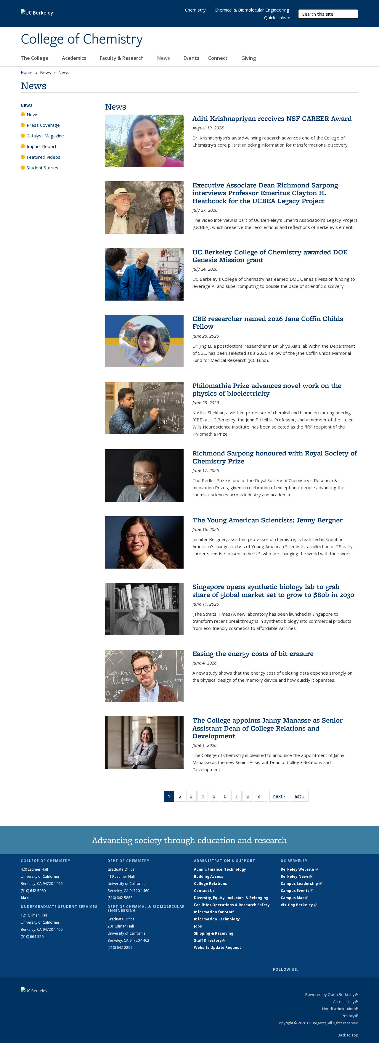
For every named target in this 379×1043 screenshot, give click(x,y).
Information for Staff (214, 911)
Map (25, 897)
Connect (218, 58)
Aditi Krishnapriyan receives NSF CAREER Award (272, 118)
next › (281, 796)
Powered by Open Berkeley (331, 994)
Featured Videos (43, 157)
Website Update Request (217, 947)
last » (301, 796)
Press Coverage (43, 125)
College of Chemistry (82, 39)
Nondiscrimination (340, 1008)
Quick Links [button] (275, 17)
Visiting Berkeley (299, 904)
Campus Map (294, 897)
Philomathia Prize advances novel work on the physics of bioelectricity (266, 389)
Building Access (208, 876)
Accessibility (345, 1001)
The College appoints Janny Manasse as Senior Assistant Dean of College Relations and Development (267, 727)
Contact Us (204, 890)
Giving (248, 58)
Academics (74, 58)
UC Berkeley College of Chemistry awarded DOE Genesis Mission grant (270, 255)
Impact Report (42, 146)
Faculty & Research (122, 58)
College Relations (210, 883)
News (164, 58)
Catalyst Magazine (45, 136)
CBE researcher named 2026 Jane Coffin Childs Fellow (267, 322)
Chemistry (195, 10)
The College (35, 58)
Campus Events (297, 890)
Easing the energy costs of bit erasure (253, 653)
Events (191, 58)
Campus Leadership (301, 883)
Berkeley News (296, 876)
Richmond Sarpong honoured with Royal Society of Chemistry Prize (274, 456)
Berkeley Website (299, 869)
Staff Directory (209, 940)
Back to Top (348, 1035)
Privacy (350, 1015)
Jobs (198, 926)
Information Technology (217, 919)
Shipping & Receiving (213, 933)
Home (27, 72)
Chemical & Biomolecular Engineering (252, 10)
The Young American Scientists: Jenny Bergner (267, 519)
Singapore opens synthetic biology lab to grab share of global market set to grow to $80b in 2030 (273, 590)
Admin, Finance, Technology (220, 869)
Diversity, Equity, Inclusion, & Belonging (231, 897)
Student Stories (42, 168)
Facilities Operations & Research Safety (232, 904)
